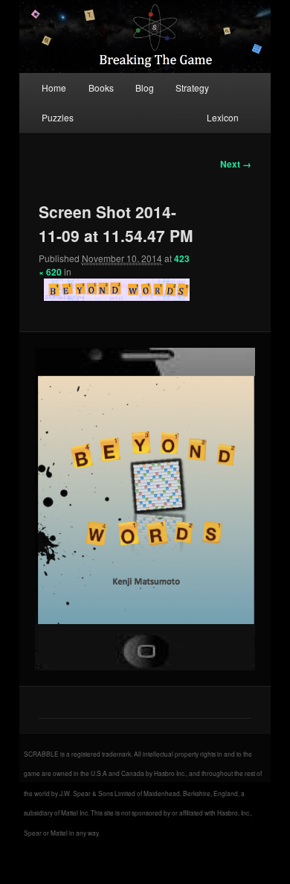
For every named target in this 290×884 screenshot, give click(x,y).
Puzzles (58, 117)
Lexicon (223, 117)
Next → (235, 164)
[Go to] (117, 289)
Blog (144, 87)
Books (101, 87)
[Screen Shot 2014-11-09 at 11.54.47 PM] (144, 509)
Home (54, 87)
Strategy (192, 87)
